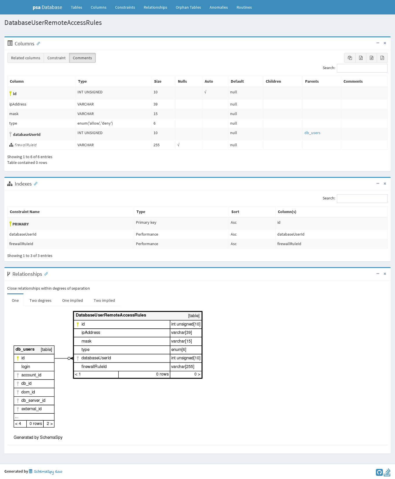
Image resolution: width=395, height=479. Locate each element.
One (15, 300)
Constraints (125, 7)
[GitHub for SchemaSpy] (379, 473)
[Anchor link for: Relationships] (44, 273)
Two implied (104, 300)
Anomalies (219, 7)
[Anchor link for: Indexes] (34, 183)
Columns (98, 7)
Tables (78, 7)
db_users (312, 132)
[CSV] (371, 58)
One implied (72, 300)
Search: (329, 68)
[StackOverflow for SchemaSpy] (387, 473)
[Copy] (350, 58)
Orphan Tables (188, 7)
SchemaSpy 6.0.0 (47, 472)
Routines (244, 7)
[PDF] (382, 58)
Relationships (155, 7)
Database (47, 7)
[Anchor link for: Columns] (37, 43)
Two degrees (40, 300)
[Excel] (360, 58)
